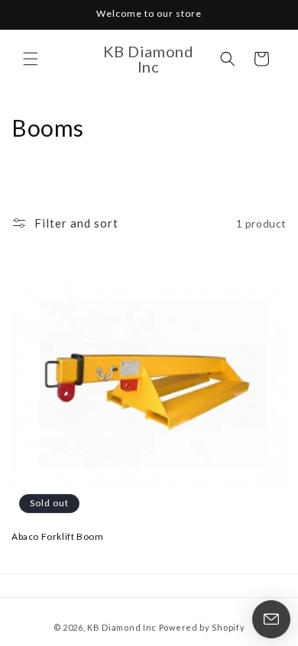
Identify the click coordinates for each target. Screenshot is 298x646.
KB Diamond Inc (122, 627)
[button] (30, 59)
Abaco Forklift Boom (57, 536)
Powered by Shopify (202, 627)
